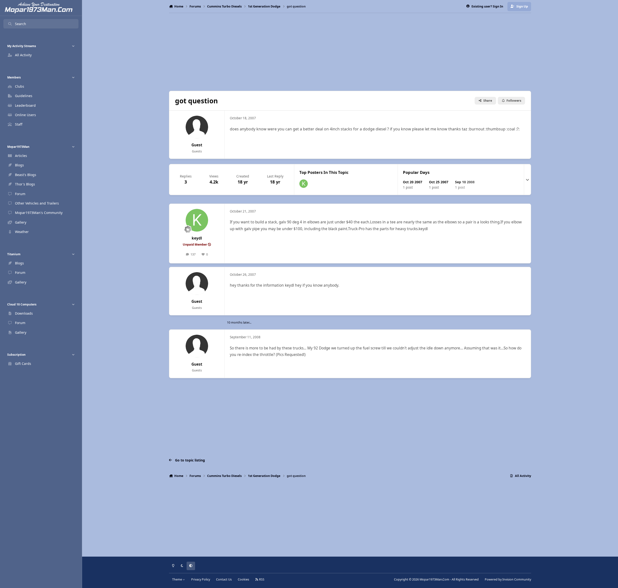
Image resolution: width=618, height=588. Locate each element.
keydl (197, 238)
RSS (261, 579)
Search (20, 23)
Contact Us (224, 579)
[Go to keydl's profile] (303, 183)
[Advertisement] (350, 52)
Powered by (508, 579)
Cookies (243, 579)
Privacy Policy (200, 579)
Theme (177, 579)
